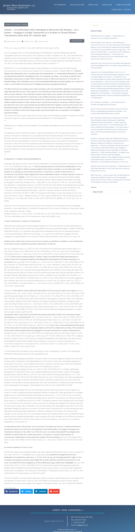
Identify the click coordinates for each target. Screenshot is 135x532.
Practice (93, 5)
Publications (123, 5)
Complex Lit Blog (121, 10)
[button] (77, 41)
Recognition (77, 5)
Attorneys (60, 5)
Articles (107, 5)
